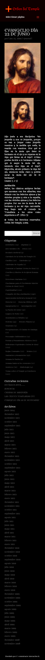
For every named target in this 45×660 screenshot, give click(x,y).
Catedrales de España (16, 264)
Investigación (28, 306)
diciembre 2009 (12, 594)
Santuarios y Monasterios (18, 355)
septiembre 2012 (12, 468)
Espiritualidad (14, 290)
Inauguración (12, 306)
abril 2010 (9, 579)
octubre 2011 (10, 510)
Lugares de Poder (14, 314)
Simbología (26, 367)
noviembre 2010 (12, 552)
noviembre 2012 (12, 460)
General (27, 39)
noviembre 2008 (12, 644)
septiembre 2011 (12, 514)
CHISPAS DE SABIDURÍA (16, 393)
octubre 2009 (10, 602)
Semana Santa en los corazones (20, 363)
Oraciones (11, 326)
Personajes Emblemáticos (18, 337)
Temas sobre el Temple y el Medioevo (21, 372)
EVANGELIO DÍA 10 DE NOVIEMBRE (21, 400)
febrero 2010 (10, 586)
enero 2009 (9, 636)
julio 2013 (9, 430)
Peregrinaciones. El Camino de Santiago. (22, 331)
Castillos (11, 260)
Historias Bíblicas (27, 302)
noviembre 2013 (12, 418)
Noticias (11, 322)
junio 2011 (9, 525)
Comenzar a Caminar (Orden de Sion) (22, 268)
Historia (11, 302)
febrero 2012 (10, 495)
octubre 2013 (10, 422)
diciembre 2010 (11, 548)
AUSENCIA (9, 389)
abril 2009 (9, 625)
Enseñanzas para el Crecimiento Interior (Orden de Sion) (22, 284)
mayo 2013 (9, 437)
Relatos (32, 351)
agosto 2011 (10, 518)
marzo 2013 (10, 445)
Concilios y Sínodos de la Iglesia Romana (22, 273)
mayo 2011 (9, 529)
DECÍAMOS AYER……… (14, 385)
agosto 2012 (10, 472)
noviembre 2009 (12, 598)
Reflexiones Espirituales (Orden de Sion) (22, 346)
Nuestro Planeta (27, 322)
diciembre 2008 (12, 640)
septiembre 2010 (12, 560)
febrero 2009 (10, 632)
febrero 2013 (10, 449)
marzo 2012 (10, 491)
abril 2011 (9, 533)
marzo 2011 (9, 537)
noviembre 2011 (12, 506)
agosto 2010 (10, 563)
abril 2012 (9, 487)
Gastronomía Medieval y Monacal (21, 298)
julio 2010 (9, 567)
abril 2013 (9, 441)
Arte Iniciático (13, 249)
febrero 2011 (10, 541)
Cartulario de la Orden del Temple (21, 257)
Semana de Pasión (14, 359)
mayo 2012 (9, 483)
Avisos (26, 249)
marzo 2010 (10, 583)
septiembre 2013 (12, 426)
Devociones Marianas (16, 279)
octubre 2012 (10, 464)
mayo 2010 (9, 575)
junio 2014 (9, 410)
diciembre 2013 (11, 414)
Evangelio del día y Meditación (21, 294)
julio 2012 (9, 475)
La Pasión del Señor (15, 310)
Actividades (12, 245)
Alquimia (26, 245)
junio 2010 (9, 571)
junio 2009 (9, 617)
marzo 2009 (10, 628)
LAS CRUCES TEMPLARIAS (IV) (19, 396)
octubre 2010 (10, 556)
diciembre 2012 (11, 456)
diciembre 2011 (11, 502)
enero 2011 (9, 544)
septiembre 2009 (12, 605)
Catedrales (25, 260)
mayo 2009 (9, 621)
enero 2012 (9, 498)
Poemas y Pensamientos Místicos (21, 340)
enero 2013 (9, 452)
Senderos (11, 367)
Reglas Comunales (15, 351)
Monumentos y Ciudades (17, 318)
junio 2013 (9, 433)
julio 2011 (8, 521)
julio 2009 (9, 613)
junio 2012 (9, 479)
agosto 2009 (10, 609)
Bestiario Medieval (15, 253)
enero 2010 (9, 590)
